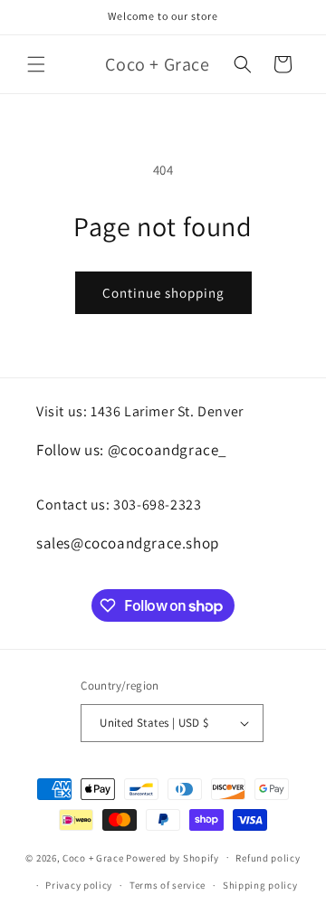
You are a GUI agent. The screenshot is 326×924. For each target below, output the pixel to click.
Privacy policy (78, 885)
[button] (36, 64)
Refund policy (267, 858)
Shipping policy (260, 885)
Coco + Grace (92, 857)
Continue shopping (163, 292)
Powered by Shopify (172, 857)
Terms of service (167, 885)
